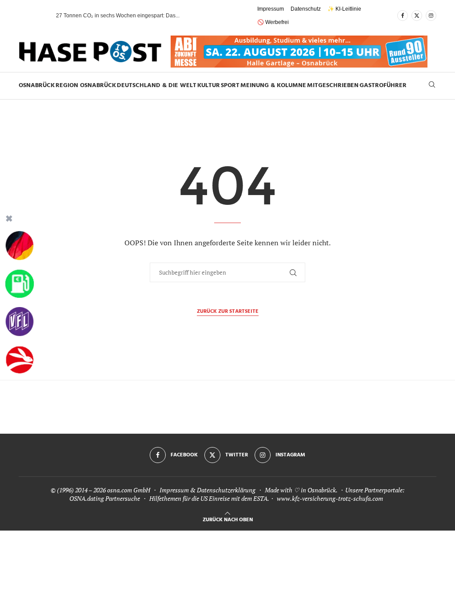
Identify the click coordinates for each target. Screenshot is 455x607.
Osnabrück (37, 85)
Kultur (208, 85)
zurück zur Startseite (228, 311)
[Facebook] (402, 15)
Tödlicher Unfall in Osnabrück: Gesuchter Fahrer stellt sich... (128, 15)
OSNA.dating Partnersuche (104, 498)
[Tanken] (19, 284)
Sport (230, 85)
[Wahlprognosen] (19, 246)
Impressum (270, 9)
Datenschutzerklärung (226, 490)
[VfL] (19, 322)
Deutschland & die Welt (156, 85)
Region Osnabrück (86, 85)
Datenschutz (306, 9)
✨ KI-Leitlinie (344, 9)
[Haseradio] (19, 360)
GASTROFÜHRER (383, 85)
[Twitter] (416, 15)
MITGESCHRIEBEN (333, 85)
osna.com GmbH (128, 490)
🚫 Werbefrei (273, 22)
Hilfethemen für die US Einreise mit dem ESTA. (209, 498)
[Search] (431, 85)
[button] (40, 15)
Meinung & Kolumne (273, 85)
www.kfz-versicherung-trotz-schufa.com (330, 498)
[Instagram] (431, 15)
